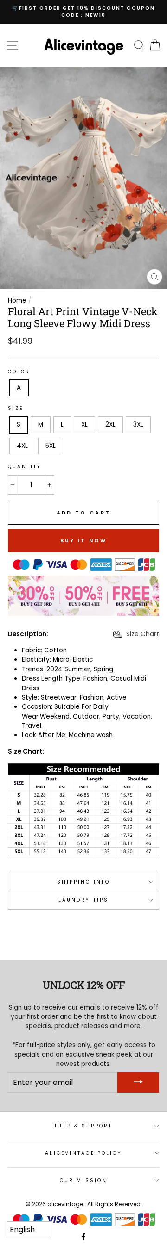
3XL (138, 424)
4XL (22, 445)
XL (84, 424)
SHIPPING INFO (83, 882)
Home (17, 300)
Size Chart (142, 633)
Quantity (24, 466)
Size (15, 408)
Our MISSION (83, 1180)
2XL (110, 424)
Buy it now (83, 540)
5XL (50, 445)
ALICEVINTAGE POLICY (83, 1153)
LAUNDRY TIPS (83, 900)
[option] (83, 12)
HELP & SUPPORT (84, 1125)
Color (19, 371)
